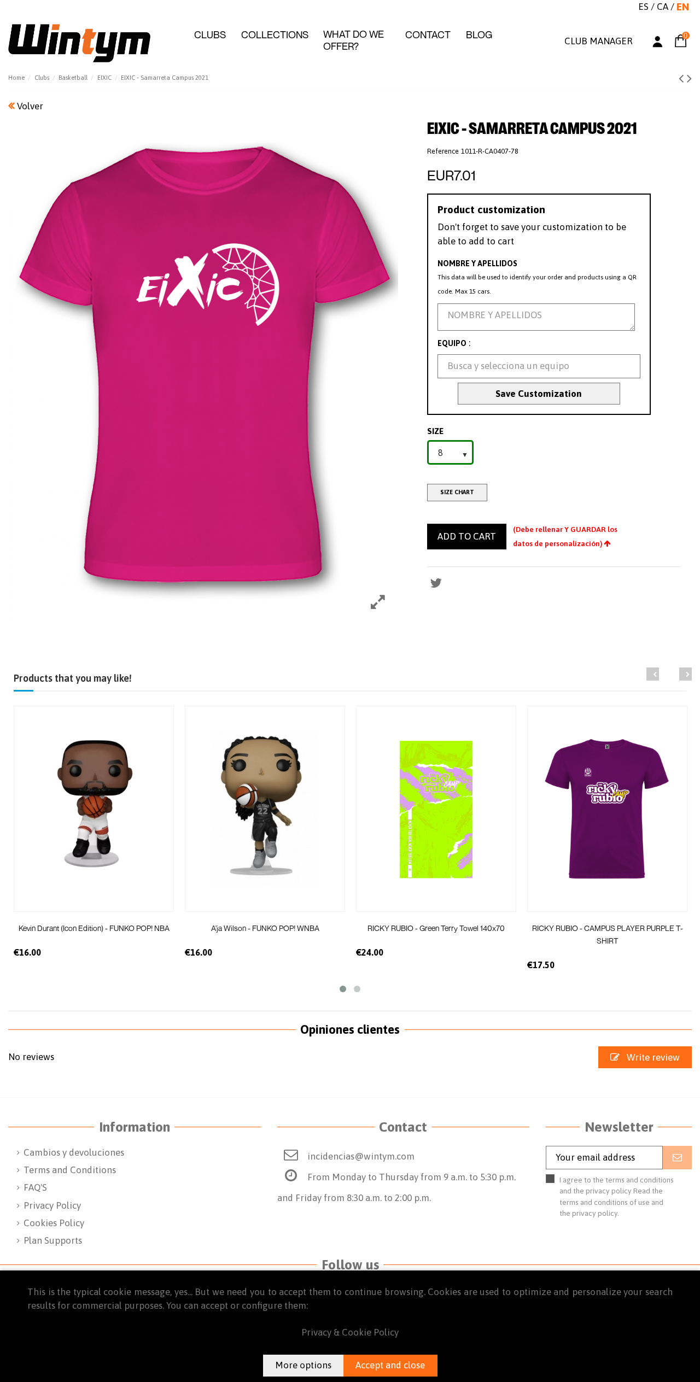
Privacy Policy (52, 1205)
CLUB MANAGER (598, 41)
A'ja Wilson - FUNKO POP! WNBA (265, 928)
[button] (210, 35)
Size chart (457, 492)
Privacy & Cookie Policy (350, 1332)
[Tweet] (436, 583)
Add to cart (467, 536)
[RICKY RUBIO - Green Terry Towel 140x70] (436, 808)
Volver (29, 106)
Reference (443, 151)
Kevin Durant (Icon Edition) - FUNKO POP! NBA (94, 928)
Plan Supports (53, 1240)
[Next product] (689, 78)
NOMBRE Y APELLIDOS (477, 263)
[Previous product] (683, 78)
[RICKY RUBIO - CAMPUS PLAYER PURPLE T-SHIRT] (607, 808)
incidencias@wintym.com (361, 1156)
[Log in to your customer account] (657, 43)
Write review (652, 1057)
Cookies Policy (54, 1222)
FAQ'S (35, 1187)
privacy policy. (595, 1213)
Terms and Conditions (70, 1169)
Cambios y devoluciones (74, 1152)
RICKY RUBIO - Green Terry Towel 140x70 (436, 928)
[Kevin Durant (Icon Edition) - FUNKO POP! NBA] (93, 808)
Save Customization (538, 393)
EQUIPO (452, 343)
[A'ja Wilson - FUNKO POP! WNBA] (265, 808)
